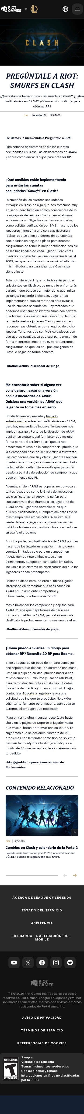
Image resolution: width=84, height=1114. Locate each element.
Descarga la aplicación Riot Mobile (42, 937)
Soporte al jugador (35, 693)
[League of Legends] (34, 9)
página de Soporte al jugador (43, 722)
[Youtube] (14, 962)
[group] (42, 831)
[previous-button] (65, 876)
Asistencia (42, 923)
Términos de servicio (42, 1030)
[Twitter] (28, 962)
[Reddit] (70, 962)
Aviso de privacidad (42, 1017)
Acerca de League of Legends (41, 897)
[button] (26, 115)
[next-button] (74, 876)
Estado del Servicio (42, 910)
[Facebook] (42, 962)
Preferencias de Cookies (42, 1043)
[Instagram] (56, 962)
